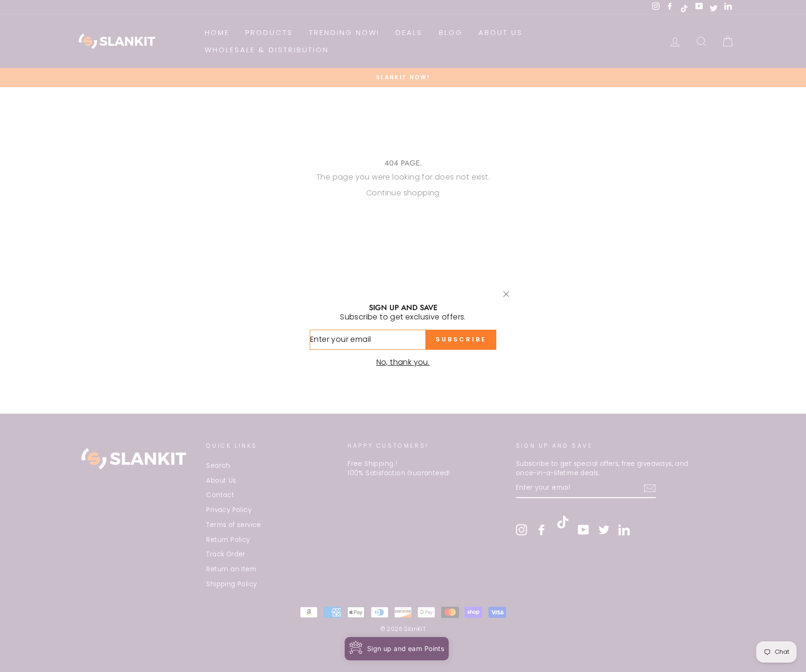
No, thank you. (403, 362)
